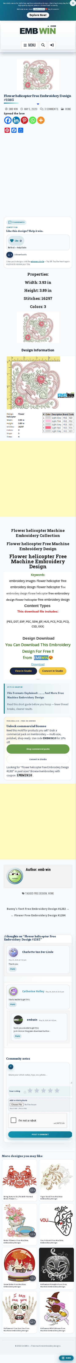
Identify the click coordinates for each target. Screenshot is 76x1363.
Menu (31, 45)
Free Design (40, 893)
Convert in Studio (52, 671)
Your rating (14, 1091)
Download (38, 664)
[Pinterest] (24, 120)
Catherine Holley (33, 991)
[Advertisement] (38, 175)
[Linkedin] (16, 120)
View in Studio (23, 671)
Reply (12, 969)
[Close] (73, 3)
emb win (13, 109)
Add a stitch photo (18, 1100)
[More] (41, 120)
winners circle (37, 261)
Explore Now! (38, 15)
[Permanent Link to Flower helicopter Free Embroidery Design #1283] (38, 75)
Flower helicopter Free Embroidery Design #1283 (37, 98)
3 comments (51, 109)
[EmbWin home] (38, 30)
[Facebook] (8, 120)
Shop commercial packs (38, 749)
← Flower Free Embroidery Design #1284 (38, 915)
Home (51, 893)
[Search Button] (43, 45)
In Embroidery (39, 9)
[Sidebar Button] (52, 45)
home (68, 109)
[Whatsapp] (32, 120)
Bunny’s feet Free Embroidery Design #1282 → (38, 909)
